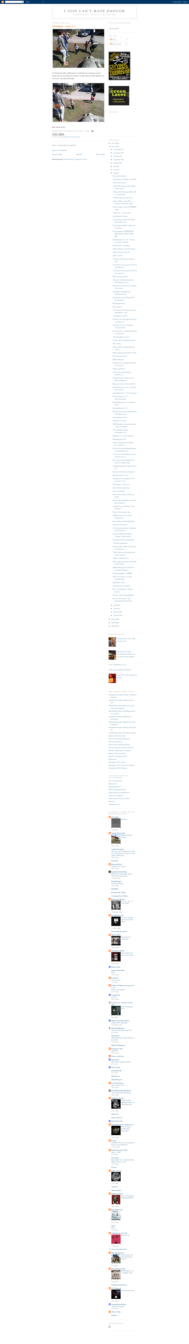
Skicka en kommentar (59, 150)
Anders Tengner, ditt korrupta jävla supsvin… (123, 443)
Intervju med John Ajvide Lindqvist (121, 747)
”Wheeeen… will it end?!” (122, 213)
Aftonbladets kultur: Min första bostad (122, 733)
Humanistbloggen (117, 1028)
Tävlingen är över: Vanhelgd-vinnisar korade (123, 326)
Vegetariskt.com (114, 804)
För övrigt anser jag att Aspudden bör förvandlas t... (124, 529)
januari (116, 615)
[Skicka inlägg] (92, 131)
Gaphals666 (115, 995)
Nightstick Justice (117, 1098)
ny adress (114, 997)
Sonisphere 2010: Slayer (117, 762)
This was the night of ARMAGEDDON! (127, 1197)
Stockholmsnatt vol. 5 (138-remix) (125, 393)
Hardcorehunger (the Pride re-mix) (124, 353)
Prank (113, 1140)
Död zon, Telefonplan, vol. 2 (116, 664)
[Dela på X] (58, 134)
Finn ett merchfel (119, 491)
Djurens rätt (113, 784)
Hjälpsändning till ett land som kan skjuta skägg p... (123, 568)
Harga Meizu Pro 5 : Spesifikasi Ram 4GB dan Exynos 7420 (122, 1161)
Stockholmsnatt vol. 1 (120, 417)
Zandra (114, 1315)
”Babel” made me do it (121, 558)
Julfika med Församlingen (119, 1023)
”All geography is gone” (121, 337)
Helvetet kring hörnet (120, 276)
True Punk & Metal (118, 1268)
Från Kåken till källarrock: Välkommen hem (122, 292)
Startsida (79, 154)
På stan (114, 1167)
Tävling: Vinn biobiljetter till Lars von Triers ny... (125, 320)
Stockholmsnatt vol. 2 (120, 408)
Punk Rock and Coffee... (119, 1150)
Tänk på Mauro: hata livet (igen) (124, 249)
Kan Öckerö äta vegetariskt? (126, 938)
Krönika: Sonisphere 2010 (118, 756)
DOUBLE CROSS (117, 951)
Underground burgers (119, 1285)
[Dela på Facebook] (60, 134)
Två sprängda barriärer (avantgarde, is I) (120, 431)
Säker (113, 1225)
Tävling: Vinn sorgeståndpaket (123, 595)
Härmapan (115, 1035)
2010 (113, 619)
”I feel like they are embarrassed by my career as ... (124, 553)
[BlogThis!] (55, 134)
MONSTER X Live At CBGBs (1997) (127, 1272)
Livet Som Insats (117, 1083)
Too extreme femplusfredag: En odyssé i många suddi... (123, 461)
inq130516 (114, 1051)
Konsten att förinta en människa (124, 472)
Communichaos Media (119, 896)
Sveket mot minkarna (116, 795)
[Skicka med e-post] (53, 134)
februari (116, 612)
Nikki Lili (114, 1114)
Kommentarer (116, 44)
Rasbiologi (112, 759)
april (115, 605)
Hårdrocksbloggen (118, 1045)
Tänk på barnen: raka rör (121, 252)
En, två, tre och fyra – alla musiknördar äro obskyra (122, 599)
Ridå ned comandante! (118, 989)
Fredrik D (115, 978)
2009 (113, 622)
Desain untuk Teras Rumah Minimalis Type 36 (127, 1257)
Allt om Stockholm (115, 781)
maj (114, 173)
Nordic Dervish (116, 1121)
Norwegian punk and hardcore (122, 1124)
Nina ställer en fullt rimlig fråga (124, 521)
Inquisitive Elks (117, 1048)
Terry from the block (119, 1249)
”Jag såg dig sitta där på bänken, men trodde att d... (124, 220)
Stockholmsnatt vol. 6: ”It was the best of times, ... (124, 388)
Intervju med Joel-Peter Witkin (119, 744)
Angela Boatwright (118, 833)
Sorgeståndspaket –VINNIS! (122, 573)
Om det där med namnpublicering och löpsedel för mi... (124, 449)
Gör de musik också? (120, 356)
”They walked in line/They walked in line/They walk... (123, 202)
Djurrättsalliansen (115, 786)
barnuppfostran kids (70, 137)
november (117, 153)
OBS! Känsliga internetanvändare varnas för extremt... (124, 425)
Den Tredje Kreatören (119, 931)
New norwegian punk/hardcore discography (126, 1129)
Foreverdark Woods (117, 883)
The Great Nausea (117, 1252)
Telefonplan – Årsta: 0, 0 (121, 484)
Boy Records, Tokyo (118, 892)
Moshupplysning (119, 303)
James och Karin (117, 1056)
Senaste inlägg (57, 154)
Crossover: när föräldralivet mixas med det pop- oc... (124, 455)
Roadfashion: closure (120, 216)
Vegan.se (112, 801)
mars (115, 608)
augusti (116, 163)
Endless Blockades (118, 970)
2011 (113, 146)
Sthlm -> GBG (116, 1152)
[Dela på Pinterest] (63, 134)
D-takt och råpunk (117, 899)
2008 (113, 626)
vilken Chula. (116, 1311)
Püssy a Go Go (116, 1170)
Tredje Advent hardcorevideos (119, 798)
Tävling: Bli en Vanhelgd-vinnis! (124, 340)
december (116, 149)
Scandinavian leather (120, 524)
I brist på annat (115, 980)
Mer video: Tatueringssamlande (121, 1062)
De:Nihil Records (117, 915)
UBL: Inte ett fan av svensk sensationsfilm (122, 577)
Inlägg (114, 39)
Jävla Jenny (115, 1067)
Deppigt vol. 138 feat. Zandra (123, 436)
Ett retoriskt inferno (119, 176)
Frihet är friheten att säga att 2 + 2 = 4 (123, 986)
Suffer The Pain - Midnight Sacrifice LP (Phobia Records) (128, 1102)
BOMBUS (115, 889)
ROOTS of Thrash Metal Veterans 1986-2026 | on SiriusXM (121, 875)
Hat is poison (117, 307)
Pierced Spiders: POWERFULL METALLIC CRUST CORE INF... (123, 233)
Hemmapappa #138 (119, 439)
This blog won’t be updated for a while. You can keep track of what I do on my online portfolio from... (123, 853)
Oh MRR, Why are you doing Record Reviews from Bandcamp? (122, 1144)
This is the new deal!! (118, 1085)
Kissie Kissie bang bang (121, 488)
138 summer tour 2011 (120, 316)
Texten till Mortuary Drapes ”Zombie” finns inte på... (122, 535)
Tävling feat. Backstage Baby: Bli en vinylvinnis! (124, 193)
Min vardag (117, 343)
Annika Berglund (117, 849)
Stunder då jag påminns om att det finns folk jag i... (124, 501)
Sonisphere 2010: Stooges (118, 768)
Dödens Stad (115, 967)
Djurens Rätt (115, 935)
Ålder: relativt (118, 255)
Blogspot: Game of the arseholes (124, 384)
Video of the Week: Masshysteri (121, 1093)
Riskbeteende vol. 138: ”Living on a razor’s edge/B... (124, 240)
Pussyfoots (115, 1157)
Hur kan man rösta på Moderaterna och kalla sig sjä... (125, 412)
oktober (116, 156)
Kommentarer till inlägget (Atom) (75, 159)
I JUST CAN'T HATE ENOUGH (94, 11)
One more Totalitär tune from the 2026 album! (127, 919)
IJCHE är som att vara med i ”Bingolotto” (122, 516)
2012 (113, 143)
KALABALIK (116, 1070)
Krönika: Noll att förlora (117, 753)
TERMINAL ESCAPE (119, 1233)
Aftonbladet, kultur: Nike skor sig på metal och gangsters (121, 706)
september (117, 159)
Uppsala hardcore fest (127, 1290)
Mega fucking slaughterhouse (119, 792)
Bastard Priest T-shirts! (118, 866)
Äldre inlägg (100, 154)
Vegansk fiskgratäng (117, 1306)
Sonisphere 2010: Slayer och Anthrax (122, 765)
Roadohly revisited (119, 421)
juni (115, 169)
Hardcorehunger (118, 359)
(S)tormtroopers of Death (121, 586)
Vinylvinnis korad (119, 182)
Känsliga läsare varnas (120, 475)
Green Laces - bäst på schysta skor (122, 1003)
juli (114, 166)
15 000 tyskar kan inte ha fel (123, 198)
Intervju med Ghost (115, 741)
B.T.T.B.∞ (115, 861)
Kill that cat (115, 1076)
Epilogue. (124, 819)
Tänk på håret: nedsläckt (121, 245)
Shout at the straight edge (121, 512)
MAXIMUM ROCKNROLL (121, 1090)
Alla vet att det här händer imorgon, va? (122, 373)
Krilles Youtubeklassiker (117, 789)
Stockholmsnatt (117, 1209)
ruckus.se (114, 1186)
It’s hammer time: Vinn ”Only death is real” (125, 639)
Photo (113, 972)
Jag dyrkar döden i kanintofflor (123, 540)
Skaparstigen (116, 1190)
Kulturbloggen (116, 1079)
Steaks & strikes (117, 1193)
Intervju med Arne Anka (117, 736)
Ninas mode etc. (117, 1117)
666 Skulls (115, 817)
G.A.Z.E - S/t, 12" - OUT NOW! (127, 902)
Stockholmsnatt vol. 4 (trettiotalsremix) (120, 397)
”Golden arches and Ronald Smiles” (119, 670)
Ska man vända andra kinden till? (121, 1030)
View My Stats (114, 28)
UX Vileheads (116, 1288)
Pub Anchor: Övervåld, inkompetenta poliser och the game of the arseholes (125, 654)
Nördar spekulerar (119, 369)
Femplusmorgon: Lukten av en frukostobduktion (123, 379)
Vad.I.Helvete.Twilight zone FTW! (125, 179)
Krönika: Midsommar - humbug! (120, 750)
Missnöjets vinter (119, 582)
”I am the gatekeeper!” (120, 543)
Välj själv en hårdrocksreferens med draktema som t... (123, 281)
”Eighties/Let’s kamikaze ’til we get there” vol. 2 (124, 479)
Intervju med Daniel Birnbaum (119, 739)
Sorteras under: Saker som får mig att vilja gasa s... (124, 547)
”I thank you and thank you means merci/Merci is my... (124, 311)
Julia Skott (115, 1059)
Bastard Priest (116, 864)
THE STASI (125, 1235)
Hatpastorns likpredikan (120, 1020)
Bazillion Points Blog (119, 871)
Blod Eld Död (116, 881)
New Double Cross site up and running (127, 954)
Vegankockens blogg (118, 1304)
